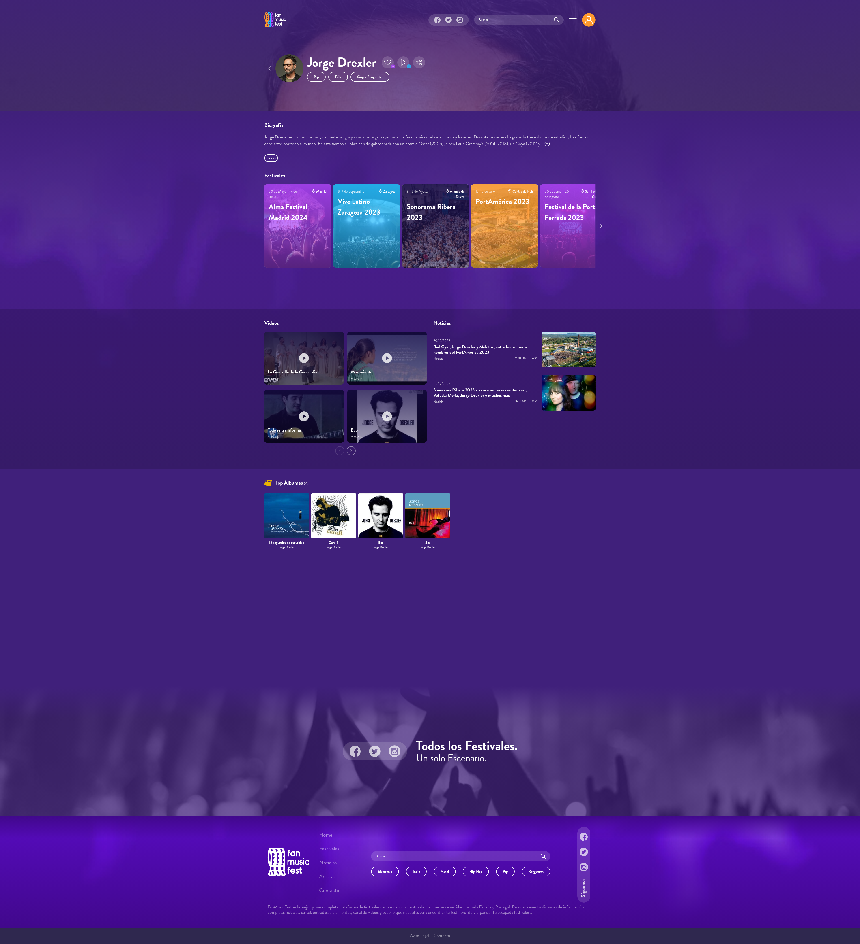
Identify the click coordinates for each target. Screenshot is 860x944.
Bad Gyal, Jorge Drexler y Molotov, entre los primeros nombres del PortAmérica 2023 (480, 349)
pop (316, 76)
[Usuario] (589, 20)
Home (325, 835)
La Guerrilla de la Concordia (292, 372)
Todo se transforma (284, 430)
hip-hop (475, 871)
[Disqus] (430, 618)
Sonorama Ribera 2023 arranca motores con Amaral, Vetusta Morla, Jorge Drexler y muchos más (480, 393)
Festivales (329, 849)
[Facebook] (437, 20)
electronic (385, 871)
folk (338, 76)
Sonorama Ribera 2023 (431, 212)
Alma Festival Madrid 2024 (288, 212)
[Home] (275, 27)
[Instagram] (459, 20)
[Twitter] (448, 20)
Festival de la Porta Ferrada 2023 (571, 212)
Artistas (327, 876)
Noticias (328, 862)
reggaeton (536, 871)
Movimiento (361, 372)
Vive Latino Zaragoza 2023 (359, 206)
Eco (354, 430)
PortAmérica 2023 (502, 201)
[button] (388, 62)
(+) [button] (547, 143)
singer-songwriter (370, 76)
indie (416, 871)
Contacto (329, 890)
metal (445, 871)
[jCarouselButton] (600, 225)
